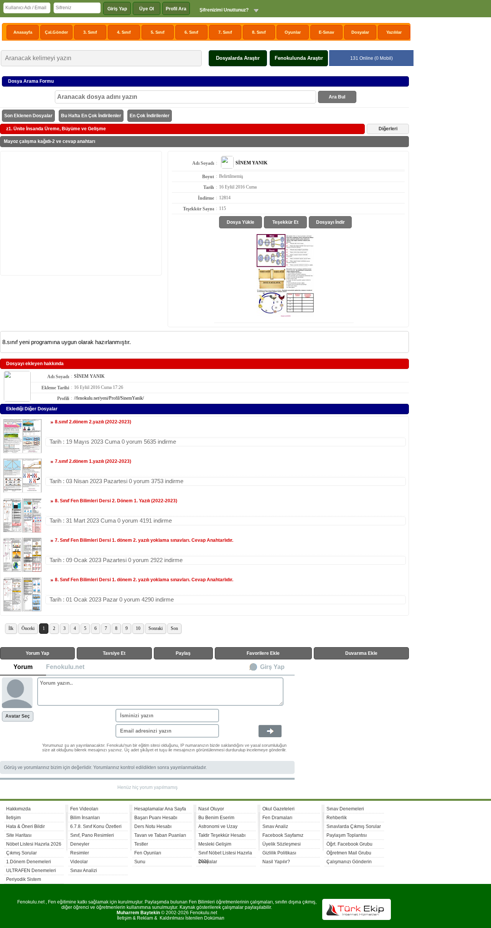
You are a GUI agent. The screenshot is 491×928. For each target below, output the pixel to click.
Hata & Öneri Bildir (25, 826)
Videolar (79, 861)
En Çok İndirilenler (150, 115)
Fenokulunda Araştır (299, 58)
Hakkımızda (18, 809)
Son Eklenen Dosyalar (28, 115)
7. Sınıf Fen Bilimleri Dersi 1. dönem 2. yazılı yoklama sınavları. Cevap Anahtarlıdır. (144, 540)
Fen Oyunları (147, 853)
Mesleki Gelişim (214, 844)
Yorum (23, 667)
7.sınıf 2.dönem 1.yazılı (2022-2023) (93, 461)
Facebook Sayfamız (282, 835)
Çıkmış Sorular (21, 853)
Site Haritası (18, 835)
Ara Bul (337, 97)
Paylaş (183, 653)
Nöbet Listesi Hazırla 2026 (33, 844)
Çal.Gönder (56, 32)
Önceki (28, 628)
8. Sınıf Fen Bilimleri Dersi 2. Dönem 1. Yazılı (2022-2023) (116, 500)
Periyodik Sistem (23, 879)
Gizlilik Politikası (279, 853)
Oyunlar (293, 32)
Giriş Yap (117, 8)
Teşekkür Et (285, 222)
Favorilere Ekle (263, 653)
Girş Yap (272, 667)
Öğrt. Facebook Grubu (349, 844)
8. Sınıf (259, 32)
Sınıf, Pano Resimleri (92, 835)
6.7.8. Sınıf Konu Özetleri (96, 826)
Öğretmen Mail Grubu (348, 853)
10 (138, 628)
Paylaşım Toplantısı (346, 835)
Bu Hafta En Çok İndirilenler (91, 115)
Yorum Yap (37, 653)
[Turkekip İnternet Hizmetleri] (356, 918)
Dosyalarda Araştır (238, 58)
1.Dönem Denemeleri (28, 861)
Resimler (79, 853)
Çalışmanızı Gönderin (349, 861)
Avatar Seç (17, 716)
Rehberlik (336, 817)
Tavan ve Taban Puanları (160, 835)
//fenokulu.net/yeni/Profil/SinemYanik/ (109, 398)
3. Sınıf (90, 32)
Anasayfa (22, 32)
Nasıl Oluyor (211, 809)
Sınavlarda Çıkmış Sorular (353, 826)
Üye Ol (146, 8)
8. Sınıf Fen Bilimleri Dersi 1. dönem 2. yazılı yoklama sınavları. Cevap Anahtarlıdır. (144, 579)
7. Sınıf (225, 32)
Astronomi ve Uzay (217, 826)
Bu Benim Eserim (216, 817)
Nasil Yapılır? (276, 861)
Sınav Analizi (83, 870)
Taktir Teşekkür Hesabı (222, 835)
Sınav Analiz (275, 826)
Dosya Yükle (240, 222)
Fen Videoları (84, 809)
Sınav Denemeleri (345, 809)
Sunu (139, 861)
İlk (10, 628)
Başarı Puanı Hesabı (155, 817)
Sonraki (155, 628)
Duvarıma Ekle (361, 653)
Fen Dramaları (277, 817)
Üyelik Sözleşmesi (281, 844)
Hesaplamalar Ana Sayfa (160, 809)
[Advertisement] (81, 212)
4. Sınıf (124, 32)
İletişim (13, 817)
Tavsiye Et (114, 653)
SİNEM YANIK (89, 376)
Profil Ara (176, 8)
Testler (141, 844)
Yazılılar (394, 32)
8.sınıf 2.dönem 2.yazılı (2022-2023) (93, 422)
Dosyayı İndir (330, 222)
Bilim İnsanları (85, 817)
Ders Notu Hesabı (152, 826)
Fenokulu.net (65, 667)
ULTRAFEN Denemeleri (31, 870)
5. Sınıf (158, 32)
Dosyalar (360, 32)
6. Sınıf (191, 32)
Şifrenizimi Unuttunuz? (224, 10)
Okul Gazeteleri (278, 809)
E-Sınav (326, 32)
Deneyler (79, 844)
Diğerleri (388, 128)
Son (174, 628)
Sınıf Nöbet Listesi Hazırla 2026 (225, 853)
